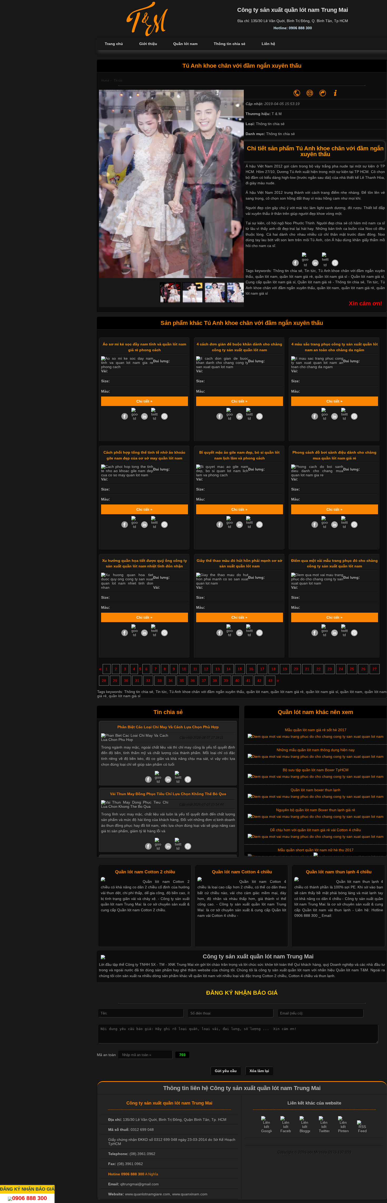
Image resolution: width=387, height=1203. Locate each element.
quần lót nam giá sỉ (322, 692)
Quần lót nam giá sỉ (367, 276)
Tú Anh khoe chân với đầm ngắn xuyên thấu (206, 692)
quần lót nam (328, 288)
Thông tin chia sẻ (349, 282)
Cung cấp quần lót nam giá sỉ (270, 282)
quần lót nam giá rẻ (357, 288)
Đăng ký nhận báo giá (27, 1189)
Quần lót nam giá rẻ (314, 282)
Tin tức (372, 282)
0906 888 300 (29, 1198)
